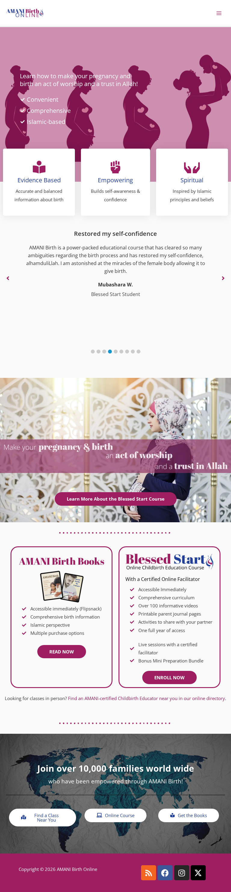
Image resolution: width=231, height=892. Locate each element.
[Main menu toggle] (219, 13)
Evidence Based (39, 180)
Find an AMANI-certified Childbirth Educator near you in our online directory (146, 698)
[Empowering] (115, 167)
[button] (93, 351)
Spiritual (191, 180)
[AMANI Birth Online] (25, 13)
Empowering (115, 180)
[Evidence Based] (39, 167)
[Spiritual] (192, 167)
